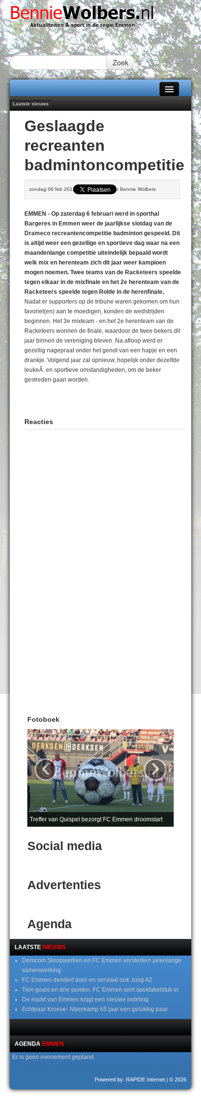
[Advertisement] (112, 397)
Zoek (120, 62)
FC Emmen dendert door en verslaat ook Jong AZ (87, 980)
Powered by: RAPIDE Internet (130, 1079)
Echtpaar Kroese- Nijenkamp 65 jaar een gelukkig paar (95, 1009)
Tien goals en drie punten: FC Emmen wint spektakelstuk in (100, 989)
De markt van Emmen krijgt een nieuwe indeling (85, 999)
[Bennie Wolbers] (100, 19)
